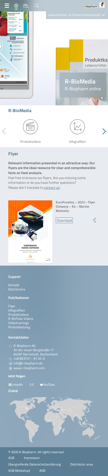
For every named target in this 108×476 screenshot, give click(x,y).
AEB (42, 470)
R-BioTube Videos (20, 318)
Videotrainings (18, 323)
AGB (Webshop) (19, 470)
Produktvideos (18, 314)
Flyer (11, 306)
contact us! (52, 187)
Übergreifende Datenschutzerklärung (34, 464)
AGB (11, 457)
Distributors (16, 289)
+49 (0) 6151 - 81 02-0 (29, 358)
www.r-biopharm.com (29, 368)
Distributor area (81, 464)
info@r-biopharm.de (28, 363)
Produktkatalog (19, 327)
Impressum (32, 457)
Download (64, 220)
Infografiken (16, 310)
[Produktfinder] (26, 6)
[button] (102, 131)
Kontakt (13, 285)
